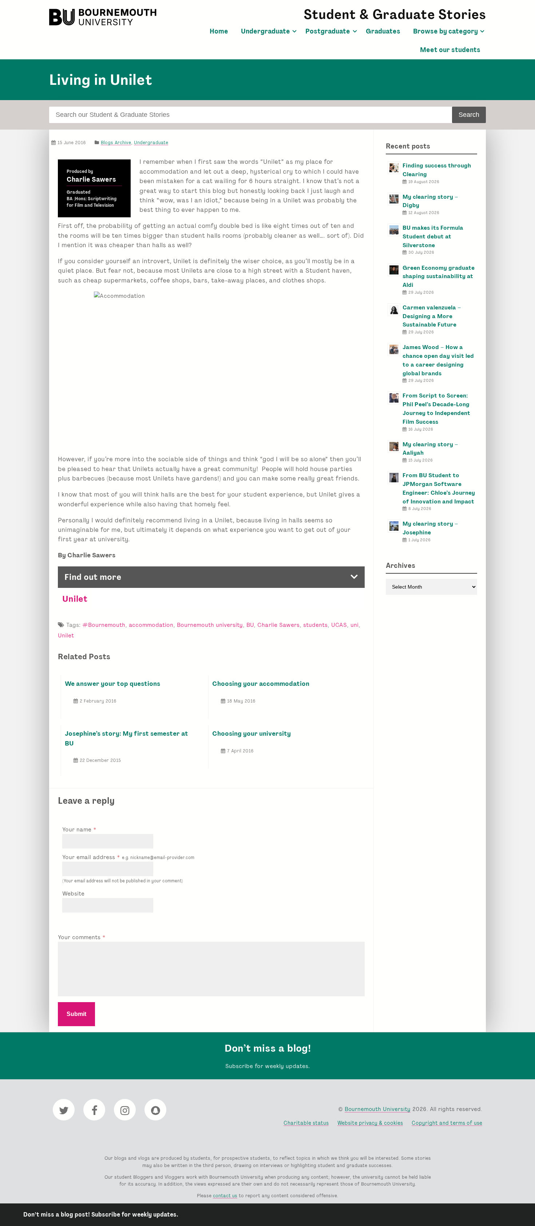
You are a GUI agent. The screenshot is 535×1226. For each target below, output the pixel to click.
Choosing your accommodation (260, 683)
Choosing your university (251, 733)
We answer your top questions (112, 683)
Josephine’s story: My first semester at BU (126, 738)
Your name (77, 829)
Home (219, 31)
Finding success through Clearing (437, 170)
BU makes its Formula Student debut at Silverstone (433, 236)
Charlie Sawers (91, 179)
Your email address (128, 857)
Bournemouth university (210, 625)
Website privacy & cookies (370, 1122)
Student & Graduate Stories (395, 14)
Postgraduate (327, 31)
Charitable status (306, 1122)
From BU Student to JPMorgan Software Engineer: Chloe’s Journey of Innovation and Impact (439, 488)
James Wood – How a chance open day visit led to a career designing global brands (438, 360)
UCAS (339, 625)
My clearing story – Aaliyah (430, 448)
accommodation (151, 625)
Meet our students (450, 50)
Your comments (80, 937)
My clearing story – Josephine (430, 528)
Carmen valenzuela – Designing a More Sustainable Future (432, 316)
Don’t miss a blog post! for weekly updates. (100, 1214)
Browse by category (445, 31)
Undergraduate (265, 31)
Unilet (74, 598)
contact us (225, 1196)
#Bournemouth (103, 625)
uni (354, 625)
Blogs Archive (116, 142)
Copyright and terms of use (447, 1122)
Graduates (383, 31)
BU (250, 625)
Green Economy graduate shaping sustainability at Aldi (439, 276)
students (315, 625)
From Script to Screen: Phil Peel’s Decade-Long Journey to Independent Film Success (436, 408)
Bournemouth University (103, 17)
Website (73, 893)
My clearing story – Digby (430, 201)
